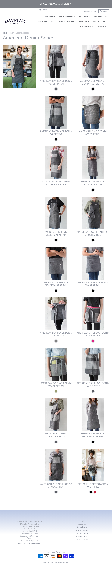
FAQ (82, 521)
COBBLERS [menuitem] (83, 21)
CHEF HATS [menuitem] (102, 26)
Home (5, 33)
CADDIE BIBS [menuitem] (86, 26)
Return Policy (82, 533)
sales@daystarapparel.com (30, 543)
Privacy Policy (82, 530)
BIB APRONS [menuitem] (100, 16)
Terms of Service (82, 539)
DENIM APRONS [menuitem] (44, 21)
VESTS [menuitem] (96, 21)
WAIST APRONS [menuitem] (66, 16)
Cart (105, 11)
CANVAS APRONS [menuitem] (66, 21)
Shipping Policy (82, 536)
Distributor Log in (89, 11)
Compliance (82, 527)
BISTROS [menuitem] (83, 16)
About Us (82, 524)
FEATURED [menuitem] (50, 16)
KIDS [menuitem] (105, 21)
